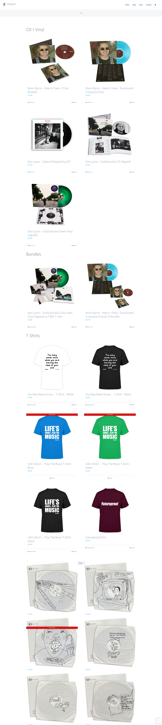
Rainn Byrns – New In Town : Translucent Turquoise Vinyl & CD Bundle (110, 315)
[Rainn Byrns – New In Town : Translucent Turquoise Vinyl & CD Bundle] (110, 285)
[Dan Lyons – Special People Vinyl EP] (52, 134)
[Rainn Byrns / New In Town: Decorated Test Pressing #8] (52, 587)
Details (74, 102)
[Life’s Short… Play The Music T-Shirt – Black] (52, 510)
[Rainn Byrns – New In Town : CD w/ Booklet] (52, 61)
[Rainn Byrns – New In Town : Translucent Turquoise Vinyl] (110, 61)
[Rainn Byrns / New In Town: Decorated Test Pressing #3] (110, 698)
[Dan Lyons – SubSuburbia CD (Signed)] (110, 134)
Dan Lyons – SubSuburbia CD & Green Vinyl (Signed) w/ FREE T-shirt (50, 315)
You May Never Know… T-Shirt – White (51, 394)
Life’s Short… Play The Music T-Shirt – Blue (50, 466)
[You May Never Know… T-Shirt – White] (52, 367)
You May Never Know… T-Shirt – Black (108, 394)
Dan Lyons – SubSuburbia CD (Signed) (108, 162)
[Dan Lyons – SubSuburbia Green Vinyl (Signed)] (52, 204)
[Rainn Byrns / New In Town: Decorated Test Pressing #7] (110, 587)
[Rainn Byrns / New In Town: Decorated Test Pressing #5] (110, 643)
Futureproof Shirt (96, 537)
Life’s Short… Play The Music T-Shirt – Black (50, 539)
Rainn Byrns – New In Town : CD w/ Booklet (48, 90)
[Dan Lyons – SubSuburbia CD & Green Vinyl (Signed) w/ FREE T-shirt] (52, 285)
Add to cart (32, 102)
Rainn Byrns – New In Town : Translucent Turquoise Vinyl (110, 90)
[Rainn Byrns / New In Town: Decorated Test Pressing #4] (52, 698)
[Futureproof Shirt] (110, 510)
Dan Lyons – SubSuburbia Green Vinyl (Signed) (50, 233)
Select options (32, 327)
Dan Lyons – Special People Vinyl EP (49, 162)
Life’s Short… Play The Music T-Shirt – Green (108, 466)
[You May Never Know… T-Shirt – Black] (110, 367)
